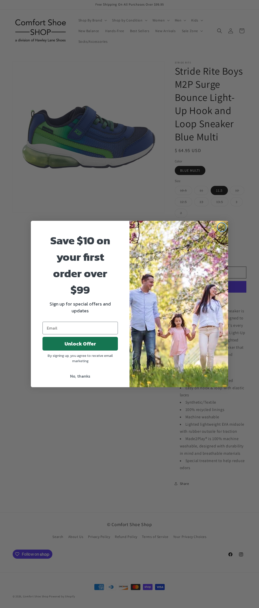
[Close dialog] (221, 227)
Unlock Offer (80, 344)
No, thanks (80, 376)
